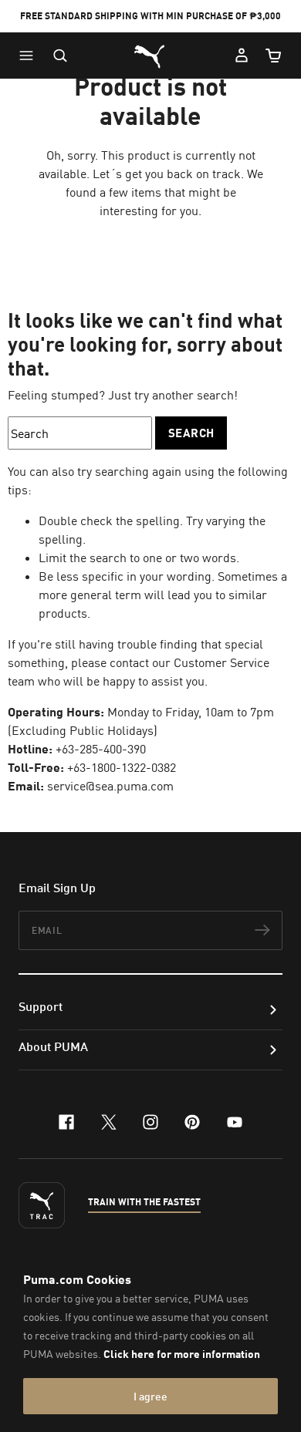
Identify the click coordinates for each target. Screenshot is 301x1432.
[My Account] (241, 55)
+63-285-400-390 (101, 748)
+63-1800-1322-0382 (121, 767)
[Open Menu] (30, 55)
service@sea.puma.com (110, 785)
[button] (30, 55)
